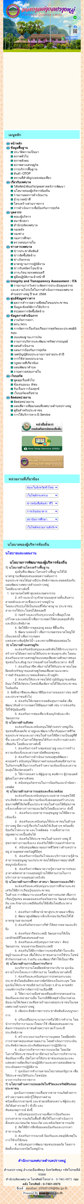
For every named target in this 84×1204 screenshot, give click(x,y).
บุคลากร (16, 212)
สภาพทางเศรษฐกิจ (25, 165)
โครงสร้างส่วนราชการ (28, 203)
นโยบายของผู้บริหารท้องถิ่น (31, 190)
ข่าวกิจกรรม (21, 259)
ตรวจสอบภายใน (24, 242)
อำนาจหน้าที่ (22, 199)
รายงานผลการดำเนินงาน (30, 195)
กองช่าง (18, 233)
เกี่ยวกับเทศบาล (20, 182)
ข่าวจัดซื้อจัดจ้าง (24, 255)
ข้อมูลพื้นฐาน (19, 147)
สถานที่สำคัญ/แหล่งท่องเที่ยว (32, 177)
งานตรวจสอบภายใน (27, 371)
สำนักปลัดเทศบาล (25, 225)
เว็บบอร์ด (16, 375)
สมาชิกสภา (21, 220)
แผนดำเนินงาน (23, 345)
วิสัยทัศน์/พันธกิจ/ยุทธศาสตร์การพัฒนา (39, 186)
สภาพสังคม (21, 160)
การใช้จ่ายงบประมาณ (28, 358)
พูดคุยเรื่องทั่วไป (23, 380)
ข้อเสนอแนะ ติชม (25, 384)
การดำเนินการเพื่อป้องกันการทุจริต (36, 208)
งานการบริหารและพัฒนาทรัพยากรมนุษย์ (40, 341)
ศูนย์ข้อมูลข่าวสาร (22, 298)
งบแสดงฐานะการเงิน (27, 337)
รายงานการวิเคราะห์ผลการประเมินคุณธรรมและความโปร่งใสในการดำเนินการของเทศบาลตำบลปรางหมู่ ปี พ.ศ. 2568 (42, 289)
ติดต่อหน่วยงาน (20, 397)
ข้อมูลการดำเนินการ (24, 315)
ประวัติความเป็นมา (26, 152)
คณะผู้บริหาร (22, 216)
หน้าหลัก (16, 143)
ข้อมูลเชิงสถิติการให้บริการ (31, 307)
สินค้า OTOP (22, 173)
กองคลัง (18, 229)
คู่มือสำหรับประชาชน (27, 410)
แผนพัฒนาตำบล (24, 367)
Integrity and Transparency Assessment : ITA (43, 281)
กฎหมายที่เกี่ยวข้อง (25, 363)
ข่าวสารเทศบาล (21, 246)
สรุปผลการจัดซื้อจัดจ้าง (28, 311)
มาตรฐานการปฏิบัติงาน (29, 264)
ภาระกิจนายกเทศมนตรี (28, 272)
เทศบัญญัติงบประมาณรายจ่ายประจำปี (38, 354)
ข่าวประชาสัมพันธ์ (26, 251)
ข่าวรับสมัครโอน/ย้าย (27, 268)
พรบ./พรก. (20, 324)
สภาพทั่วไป (20, 156)
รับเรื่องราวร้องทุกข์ (26, 388)
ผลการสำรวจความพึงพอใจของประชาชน (40, 302)
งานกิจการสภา (23, 320)
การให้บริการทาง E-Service (31, 414)
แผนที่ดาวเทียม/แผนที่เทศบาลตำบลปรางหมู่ (42, 406)
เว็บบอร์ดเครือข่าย (25, 393)
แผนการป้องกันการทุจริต (29, 350)
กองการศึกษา (22, 238)
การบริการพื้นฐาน (25, 169)
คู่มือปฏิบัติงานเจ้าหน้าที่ (29, 276)
